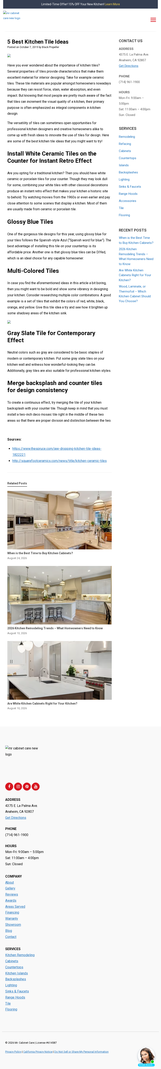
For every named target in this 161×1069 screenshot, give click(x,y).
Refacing (125, 144)
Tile (121, 208)
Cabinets (125, 151)
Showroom (13, 925)
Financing (12, 912)
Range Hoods (128, 194)
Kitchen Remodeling (20, 955)
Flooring (124, 215)
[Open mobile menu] (153, 20)
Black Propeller (50, 47)
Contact (10, 937)
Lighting (124, 179)
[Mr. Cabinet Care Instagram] (18, 787)
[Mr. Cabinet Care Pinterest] (27, 787)
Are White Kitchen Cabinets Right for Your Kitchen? (135, 275)
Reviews (11, 894)
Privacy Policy (13, 1051)
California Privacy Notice (37, 1051)
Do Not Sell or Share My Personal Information (81, 1051)
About (9, 882)
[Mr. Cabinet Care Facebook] (9, 787)
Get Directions (128, 66)
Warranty (11, 919)
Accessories (127, 201)
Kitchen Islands (16, 973)
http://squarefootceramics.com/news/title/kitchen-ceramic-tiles (59, 461)
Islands (124, 165)
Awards (10, 901)
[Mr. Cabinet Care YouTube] (36, 787)
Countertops (127, 158)
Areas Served (15, 907)
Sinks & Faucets (130, 187)
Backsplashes (128, 172)
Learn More (112, 4)
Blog (8, 931)
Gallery (10, 888)
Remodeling (127, 137)
